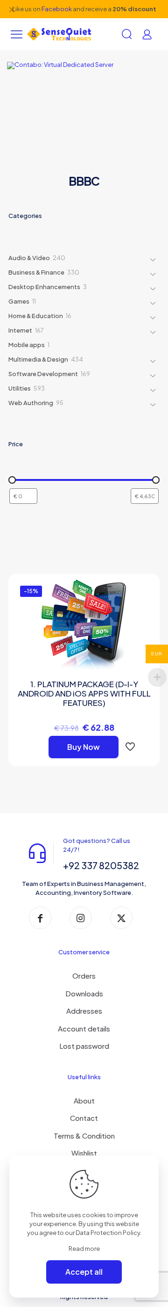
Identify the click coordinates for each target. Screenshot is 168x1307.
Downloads (84, 993)
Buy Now (83, 747)
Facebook (57, 9)
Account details (84, 1028)
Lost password (84, 1045)
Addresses (84, 1010)
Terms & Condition (84, 1135)
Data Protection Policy (108, 1232)
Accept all (84, 1272)
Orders (84, 975)
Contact (84, 1117)
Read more (84, 1248)
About (84, 1100)
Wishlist (84, 1152)
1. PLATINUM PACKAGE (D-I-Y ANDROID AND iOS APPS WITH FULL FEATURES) (84, 693)
